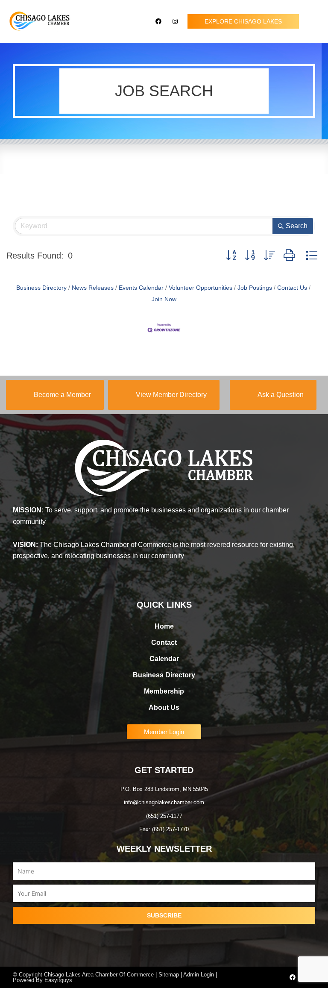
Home (164, 626)
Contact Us (292, 288)
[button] (313, 22)
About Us (164, 707)
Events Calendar (141, 288)
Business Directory (41, 288)
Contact (164, 642)
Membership (164, 691)
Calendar (164, 658)
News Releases (93, 288)
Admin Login (198, 974)
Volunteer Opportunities (200, 288)
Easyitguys (58, 980)
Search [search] (297, 225)
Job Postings (254, 288)
